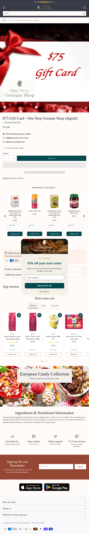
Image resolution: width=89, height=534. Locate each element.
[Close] (65, 241)
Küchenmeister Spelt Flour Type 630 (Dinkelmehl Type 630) (54, 214)
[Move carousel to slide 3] (45, 361)
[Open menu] (4, 7)
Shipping (6, 178)
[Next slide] (84, 216)
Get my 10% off (44, 285)
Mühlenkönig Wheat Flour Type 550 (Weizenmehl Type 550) (15, 214)
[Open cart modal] (84, 7)
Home (4, 20)
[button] (44, 165)
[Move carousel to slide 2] (43, 361)
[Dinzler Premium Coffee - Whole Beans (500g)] (12, 321)
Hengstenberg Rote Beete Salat (74, 212)
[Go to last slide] (5, 216)
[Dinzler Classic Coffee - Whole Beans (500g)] (32, 321)
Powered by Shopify (38, 523)
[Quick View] (19, 315)
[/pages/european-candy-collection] (44, 386)
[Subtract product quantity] (5, 158)
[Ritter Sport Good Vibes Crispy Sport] (73, 321)
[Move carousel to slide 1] (41, 361)
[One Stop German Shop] (44, 8)
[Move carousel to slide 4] (47, 361)
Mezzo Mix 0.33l (34, 211)
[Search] (83, 13)
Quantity (5, 153)
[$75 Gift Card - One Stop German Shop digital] (44, 67)
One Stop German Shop (13, 122)
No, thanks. (44, 291)
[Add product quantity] (13, 158)
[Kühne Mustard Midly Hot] (53, 321)
